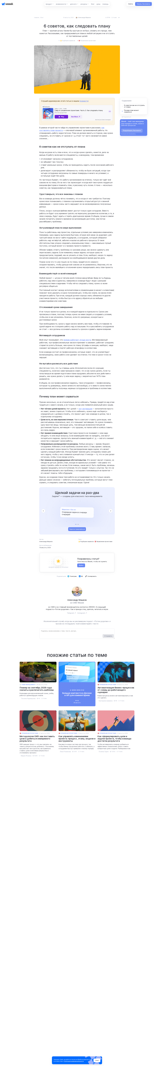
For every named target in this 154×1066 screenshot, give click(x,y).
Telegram (70, 613)
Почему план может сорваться (131, 111)
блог (42, 17)
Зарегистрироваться (77, 529)
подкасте (84, 101)
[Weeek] (6, 4)
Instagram (81, 613)
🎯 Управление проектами (103, 541)
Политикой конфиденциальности (74, 1061)
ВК (82, 576)
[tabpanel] (77, 512)
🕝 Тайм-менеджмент (28, 684)
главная (36, 17)
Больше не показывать (128, 133)
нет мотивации (85, 409)
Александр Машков (45, 541)
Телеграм (73, 576)
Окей (97, 1060)
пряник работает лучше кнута (77, 340)
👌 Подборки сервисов (86, 541)
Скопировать (91, 576)
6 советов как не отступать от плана (134, 106)
